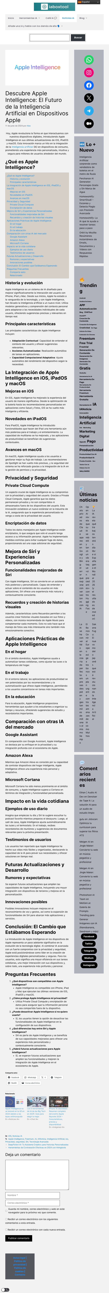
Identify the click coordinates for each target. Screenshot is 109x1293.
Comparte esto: (18, 272)
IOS (9, 1136)
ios (67, 1139)
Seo (94, 461)
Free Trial (85, 343)
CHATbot (88, 312)
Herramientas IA (28, 18)
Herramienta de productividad (85, 386)
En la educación (18, 230)
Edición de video (85, 331)
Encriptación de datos (21, 207)
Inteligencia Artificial (55, 1139)
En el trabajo (16, 227)
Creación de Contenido (84, 319)
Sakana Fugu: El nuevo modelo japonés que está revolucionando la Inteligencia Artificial (94, 671)
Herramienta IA (85, 405)
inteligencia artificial (22, 147)
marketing (87, 428)
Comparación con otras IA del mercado (27, 233)
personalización (86, 445)
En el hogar (16, 224)
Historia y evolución (20, 179)
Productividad (91, 450)
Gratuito (82, 373)
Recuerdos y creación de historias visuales (31, 217)
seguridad (20, 1142)
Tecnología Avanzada (38, 1142)
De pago (94, 328)
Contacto (20, 1274)
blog (81, 312)
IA (36, 1139)
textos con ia (84, 464)
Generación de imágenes (85, 357)
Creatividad (84, 328)
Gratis (85, 368)
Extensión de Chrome (87, 335)
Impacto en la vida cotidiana (21, 246)
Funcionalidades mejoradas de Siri (27, 214)
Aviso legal (19, 1258)
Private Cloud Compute (22, 204)
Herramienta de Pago (86, 380)
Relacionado (16, 275)
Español (85, 2)
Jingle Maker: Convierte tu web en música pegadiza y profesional (88, 853)
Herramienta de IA (85, 376)
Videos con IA (84, 468)
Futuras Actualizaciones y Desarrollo (25, 256)
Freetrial (83, 347)
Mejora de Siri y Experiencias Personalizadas (29, 211)
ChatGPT (82, 316)
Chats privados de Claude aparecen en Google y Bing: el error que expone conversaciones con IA (81, 558)
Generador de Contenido (85, 363)
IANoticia (42, 1139)
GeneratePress (71, 1288)
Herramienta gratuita (86, 398)
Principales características (23, 182)
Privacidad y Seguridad (18, 201)
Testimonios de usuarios (22, 252)
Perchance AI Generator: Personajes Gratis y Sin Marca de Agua (88, 185)
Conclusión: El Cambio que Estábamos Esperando (32, 265)
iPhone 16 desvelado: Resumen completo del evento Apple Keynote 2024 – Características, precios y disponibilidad (58, 1116)
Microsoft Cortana (19, 243)
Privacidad (10, 1142)
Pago (91, 441)
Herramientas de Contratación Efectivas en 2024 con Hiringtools (37, 1147)
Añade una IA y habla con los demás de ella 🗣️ (34, 26)
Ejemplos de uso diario (21, 249)
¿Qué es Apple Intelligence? (20, 175)
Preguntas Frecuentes (18, 269)
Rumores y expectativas (22, 259)
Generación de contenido (86, 351)
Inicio (11, 18)
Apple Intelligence (16, 1139)
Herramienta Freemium (85, 391)
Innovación (84, 413)
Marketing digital (87, 433)
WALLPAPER (84, 471)
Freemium (29, 1139)
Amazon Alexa (17, 240)
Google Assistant (18, 236)
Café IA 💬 (51, 18)
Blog (81, 18)
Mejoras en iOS (17, 191)
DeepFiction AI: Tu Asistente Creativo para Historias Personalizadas (38, 1144)
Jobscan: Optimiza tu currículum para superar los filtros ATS (88, 827)
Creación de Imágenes (88, 324)
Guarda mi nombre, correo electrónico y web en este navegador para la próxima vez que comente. (36, 1211)
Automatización (88, 308)
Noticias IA (68, 18)
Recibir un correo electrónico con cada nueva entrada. (37, 1229)
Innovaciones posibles (21, 262)
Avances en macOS (19, 198)
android (82, 298)
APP (82, 305)
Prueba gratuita (85, 461)
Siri (27, 1142)
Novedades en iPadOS (21, 195)
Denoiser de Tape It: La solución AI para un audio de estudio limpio (88, 804)
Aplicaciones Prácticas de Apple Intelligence (29, 220)
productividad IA (86, 458)
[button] (5, 1290)
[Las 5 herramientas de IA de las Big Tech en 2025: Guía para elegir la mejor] (36, 1101)
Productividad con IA (88, 454)
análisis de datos (85, 301)
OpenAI (82, 442)
